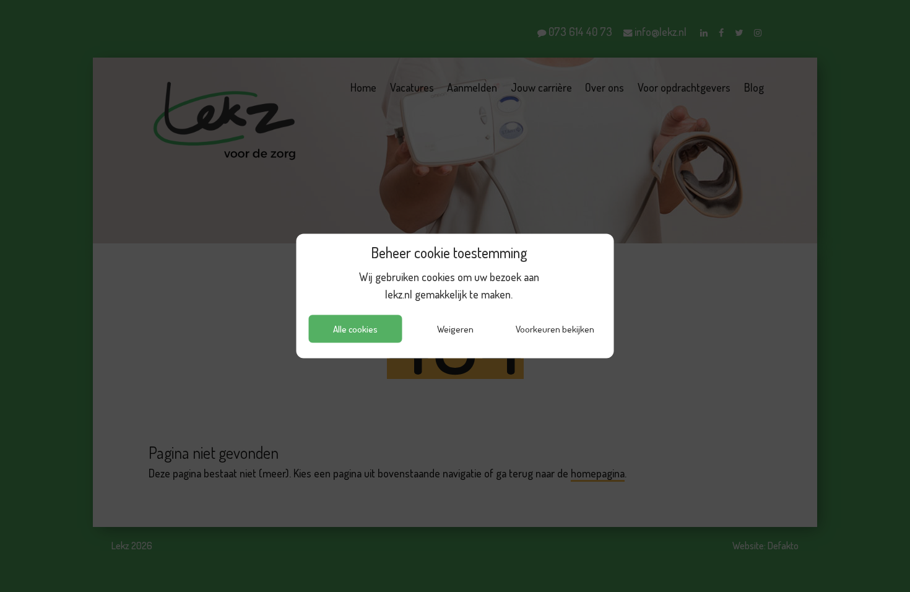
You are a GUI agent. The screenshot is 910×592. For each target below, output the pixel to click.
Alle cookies (355, 328)
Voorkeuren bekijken (555, 328)
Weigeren (455, 328)
